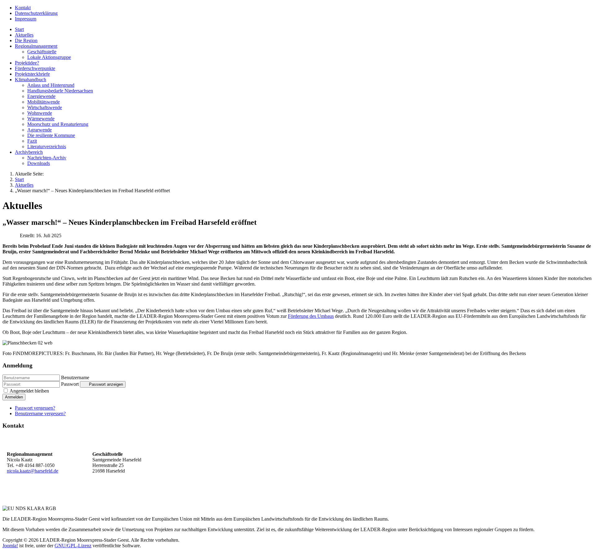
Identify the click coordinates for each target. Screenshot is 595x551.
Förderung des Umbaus (311, 316)
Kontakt (23, 7)
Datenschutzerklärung (36, 13)
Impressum (25, 18)
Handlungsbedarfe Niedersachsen (60, 90)
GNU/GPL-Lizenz (73, 545)
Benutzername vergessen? (40, 413)
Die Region (26, 40)
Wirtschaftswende (44, 107)
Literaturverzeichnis (46, 146)
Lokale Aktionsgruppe (49, 57)
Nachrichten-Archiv (46, 157)
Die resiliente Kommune (51, 135)
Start (19, 29)
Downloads (38, 163)
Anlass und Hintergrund (50, 85)
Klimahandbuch (30, 79)
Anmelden (14, 397)
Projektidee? (27, 62)
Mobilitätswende (43, 101)
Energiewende (41, 96)
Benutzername (75, 377)
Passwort (70, 384)
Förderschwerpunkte (35, 68)
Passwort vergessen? (35, 408)
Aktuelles (24, 35)
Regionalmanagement (36, 46)
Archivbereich (29, 152)
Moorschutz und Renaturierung (57, 124)
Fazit (32, 141)
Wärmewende (41, 118)
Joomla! (10, 545)
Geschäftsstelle (41, 51)
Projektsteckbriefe (32, 74)
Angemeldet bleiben (29, 390)
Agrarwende (39, 129)
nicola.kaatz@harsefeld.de (32, 470)
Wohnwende (39, 113)
